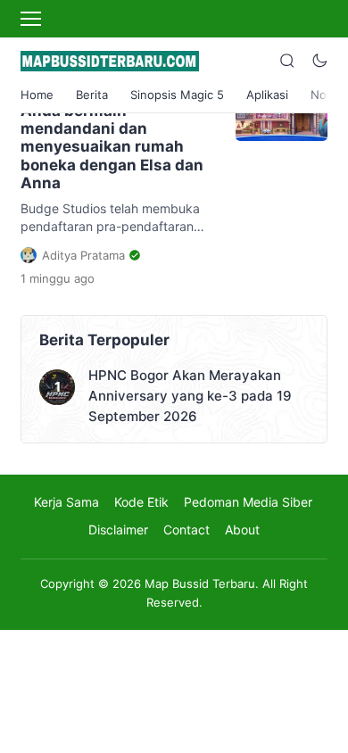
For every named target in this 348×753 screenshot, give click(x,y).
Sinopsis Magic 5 (177, 94)
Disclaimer (118, 529)
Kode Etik (141, 501)
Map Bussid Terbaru (200, 583)
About (242, 529)
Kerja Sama (66, 501)
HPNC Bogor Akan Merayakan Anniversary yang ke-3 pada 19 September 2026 (190, 396)
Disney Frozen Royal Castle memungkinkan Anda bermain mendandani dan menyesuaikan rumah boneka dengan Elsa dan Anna (112, 128)
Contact (186, 529)
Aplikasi (267, 94)
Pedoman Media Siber (248, 501)
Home (37, 94)
